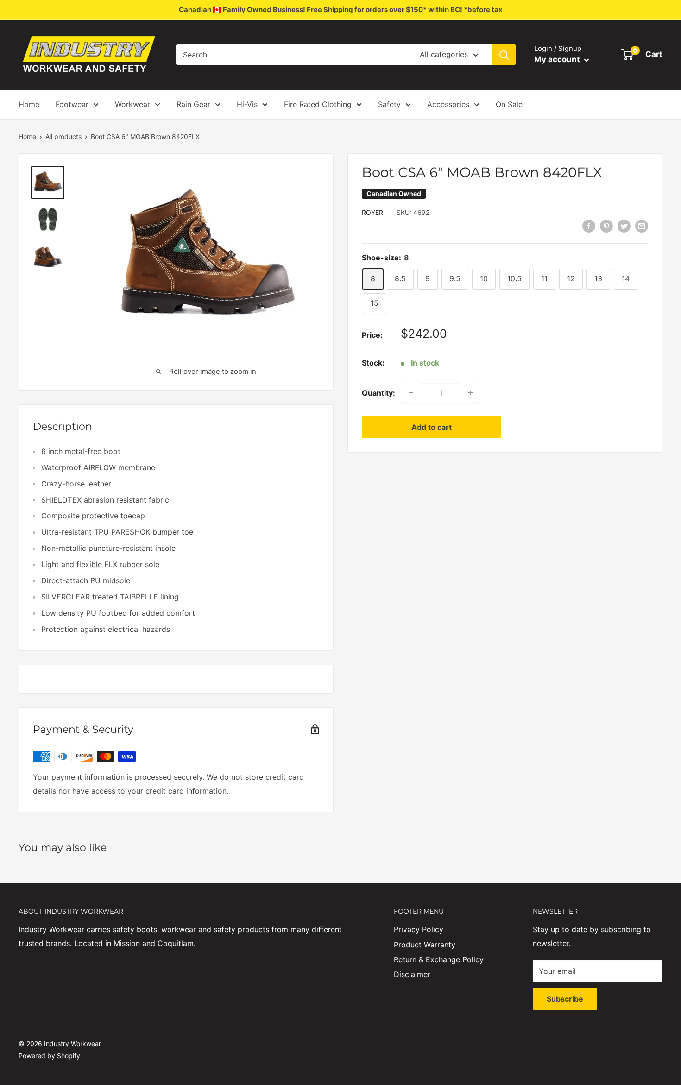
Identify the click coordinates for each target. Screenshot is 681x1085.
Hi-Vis (247, 104)
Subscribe (565, 998)
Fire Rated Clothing (318, 104)
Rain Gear (193, 104)
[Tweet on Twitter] (624, 226)
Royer (372, 212)
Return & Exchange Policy (439, 959)
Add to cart (431, 427)
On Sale (509, 104)
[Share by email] (641, 226)
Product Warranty (424, 944)
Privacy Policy (418, 929)
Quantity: (378, 392)
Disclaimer (412, 974)
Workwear (132, 104)
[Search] (504, 54)
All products (63, 136)
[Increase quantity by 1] (470, 393)
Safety (389, 104)
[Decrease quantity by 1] (411, 393)
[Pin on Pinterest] (606, 226)
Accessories (448, 104)
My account (558, 59)
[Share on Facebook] (588, 226)
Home (29, 104)
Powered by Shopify (49, 1056)
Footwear (72, 104)
